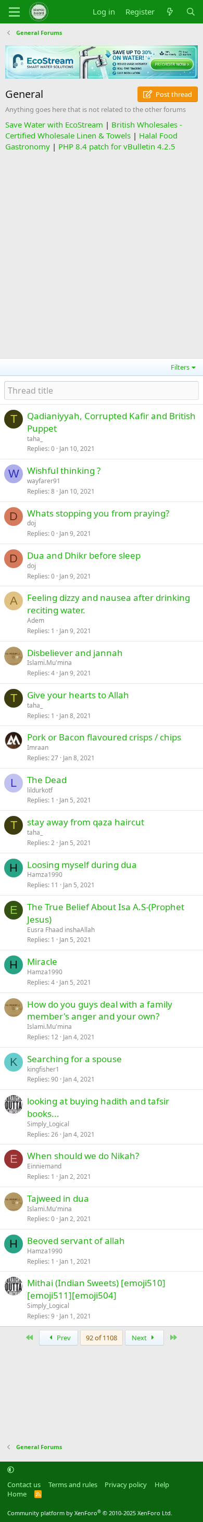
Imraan (37, 747)
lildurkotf (40, 790)
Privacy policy (126, 1484)
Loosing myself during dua (82, 865)
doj (31, 523)
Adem (35, 620)
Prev (63, 1337)
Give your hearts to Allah (78, 695)
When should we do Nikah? (83, 1156)
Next (140, 1337)
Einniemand (44, 1166)
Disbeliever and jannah (75, 653)
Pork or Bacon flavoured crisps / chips (104, 737)
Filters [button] (180, 367)
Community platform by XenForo (89, 1513)
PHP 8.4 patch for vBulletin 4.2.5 (116, 146)
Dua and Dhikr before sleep (84, 555)
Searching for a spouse (74, 1059)
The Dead (47, 780)
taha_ (35, 438)
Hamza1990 (44, 874)
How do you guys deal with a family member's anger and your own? (99, 1010)
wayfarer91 (43, 480)
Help (162, 1484)
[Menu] (14, 12)
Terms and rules (72, 1484)
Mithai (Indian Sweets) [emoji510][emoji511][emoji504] (96, 1289)
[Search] (191, 11)
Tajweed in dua (58, 1198)
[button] (10, 1469)
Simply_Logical (48, 1124)
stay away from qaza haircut (85, 822)
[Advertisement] (101, 253)
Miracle (42, 961)
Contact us (24, 1484)
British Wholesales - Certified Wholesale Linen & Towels (93, 130)
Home (17, 1494)
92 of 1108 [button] (101, 1337)
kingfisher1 (43, 1069)
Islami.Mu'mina (49, 662)
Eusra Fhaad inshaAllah (61, 929)
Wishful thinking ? (63, 470)
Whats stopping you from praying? (98, 513)
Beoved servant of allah (76, 1241)
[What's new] (170, 11)
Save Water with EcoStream (54, 124)
